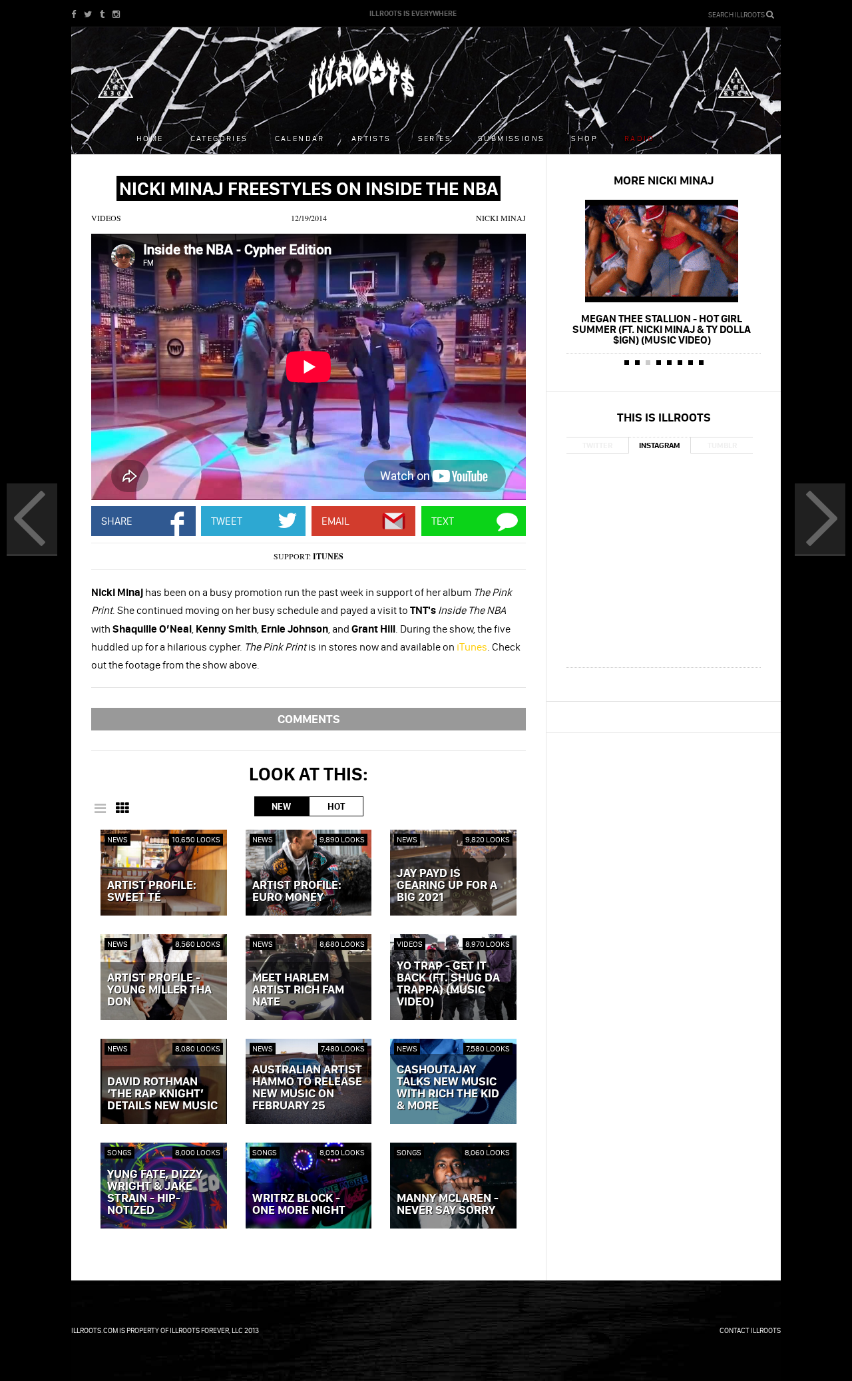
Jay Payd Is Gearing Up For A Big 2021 (447, 885)
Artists (371, 138)
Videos (106, 217)
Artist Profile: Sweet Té (151, 891)
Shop (584, 138)
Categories (219, 138)
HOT (336, 806)
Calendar (300, 138)
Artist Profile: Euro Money (296, 891)
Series (434, 138)
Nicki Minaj (501, 217)
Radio (639, 138)
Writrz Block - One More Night (298, 1204)
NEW (281, 806)
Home (150, 138)
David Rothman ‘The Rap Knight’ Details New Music (162, 1094)
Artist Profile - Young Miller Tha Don (159, 990)
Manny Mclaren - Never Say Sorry (448, 1204)
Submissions (511, 138)
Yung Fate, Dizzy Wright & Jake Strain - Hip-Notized (154, 1192)
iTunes (328, 556)
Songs (119, 1152)
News (117, 839)
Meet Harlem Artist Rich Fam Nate (298, 990)
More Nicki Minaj (664, 180)
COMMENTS (309, 718)
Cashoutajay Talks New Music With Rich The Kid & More (448, 1088)
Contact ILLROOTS (750, 1330)
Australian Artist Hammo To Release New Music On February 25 (307, 1088)
